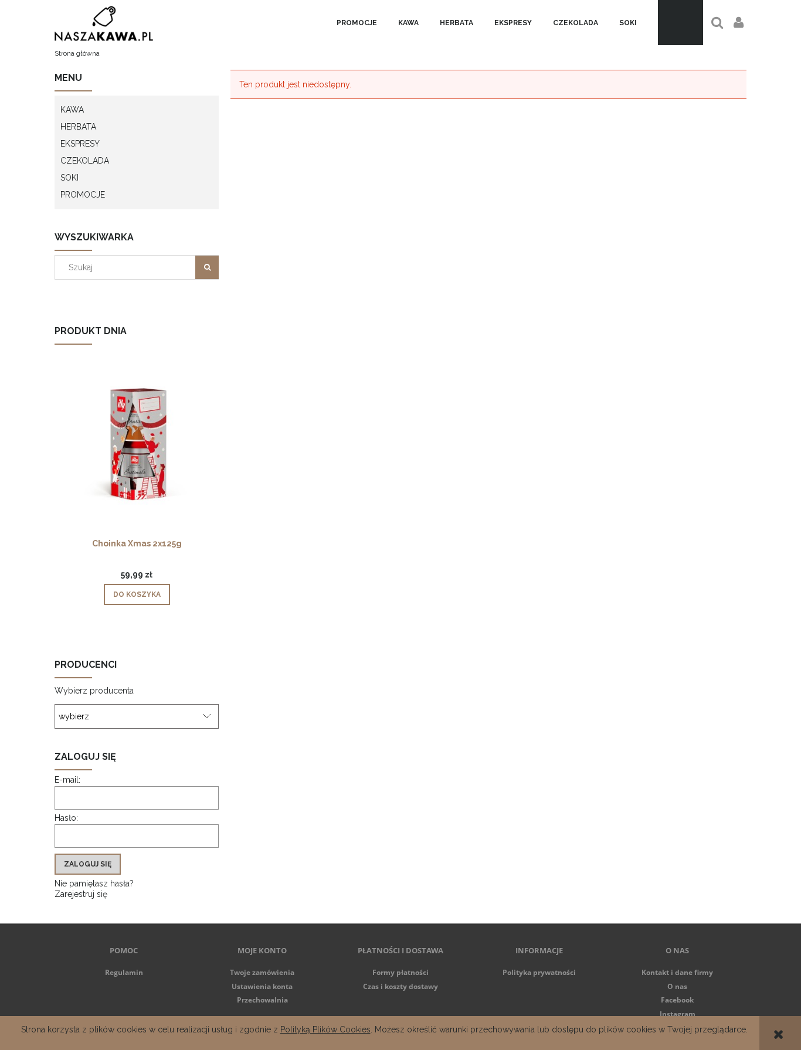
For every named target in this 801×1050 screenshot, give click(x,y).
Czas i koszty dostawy (400, 986)
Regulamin (124, 972)
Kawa (72, 109)
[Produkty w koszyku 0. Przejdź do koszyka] (680, 22)
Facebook (677, 1000)
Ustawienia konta (262, 986)
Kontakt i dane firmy (677, 972)
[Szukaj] (207, 267)
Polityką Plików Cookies (325, 1029)
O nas (677, 986)
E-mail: (67, 779)
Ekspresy (80, 143)
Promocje (82, 194)
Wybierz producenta (94, 690)
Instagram (677, 1014)
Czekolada (84, 160)
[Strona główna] (104, 22)
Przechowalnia (262, 1000)
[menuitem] (356, 23)
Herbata (78, 126)
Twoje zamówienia (262, 972)
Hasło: (66, 818)
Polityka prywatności (539, 972)
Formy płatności (400, 972)
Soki (69, 177)
